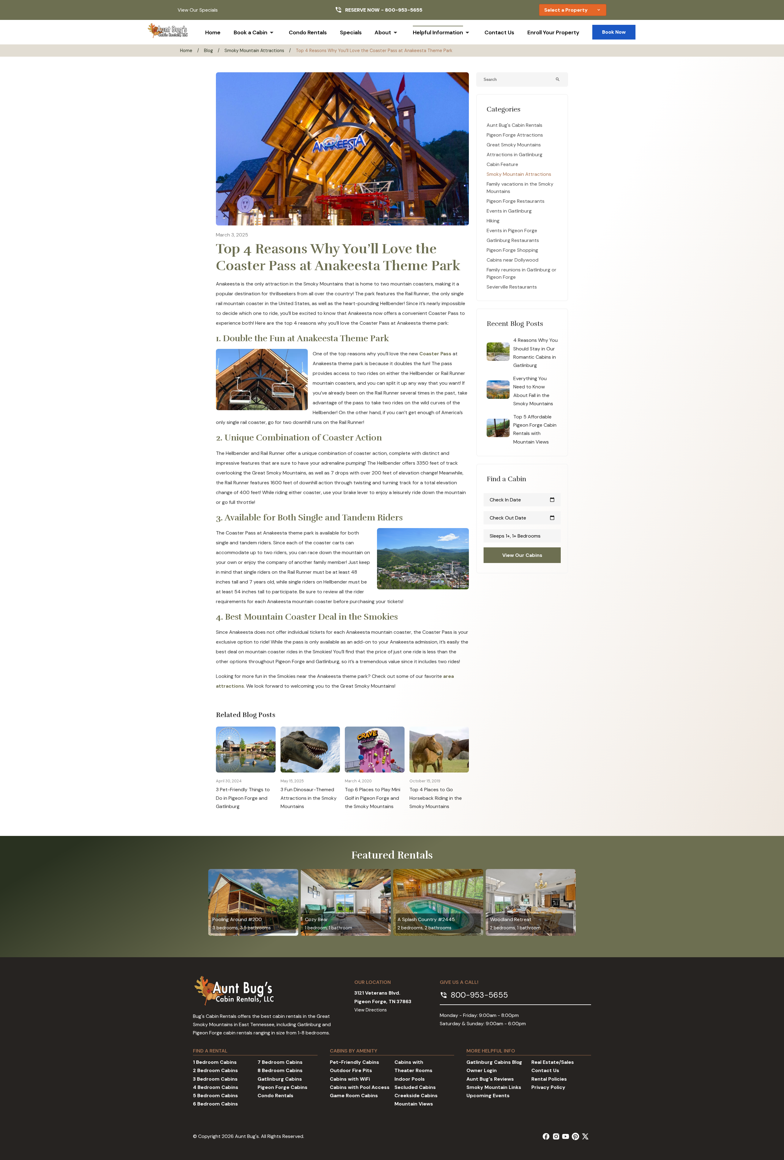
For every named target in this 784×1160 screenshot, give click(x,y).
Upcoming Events (488, 1095)
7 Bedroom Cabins (280, 1062)
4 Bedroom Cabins (215, 1087)
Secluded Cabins (415, 1087)
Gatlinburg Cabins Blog (494, 1062)
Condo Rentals (308, 32)
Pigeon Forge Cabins (282, 1087)
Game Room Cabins (354, 1095)
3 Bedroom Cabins (215, 1079)
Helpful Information (438, 32)
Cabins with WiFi (350, 1079)
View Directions (370, 1010)
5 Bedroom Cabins (215, 1095)
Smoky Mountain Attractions (254, 50)
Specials (351, 32)
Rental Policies (549, 1079)
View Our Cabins (522, 555)
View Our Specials (198, 10)
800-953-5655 (403, 10)
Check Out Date (522, 518)
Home (213, 32)
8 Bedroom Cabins (280, 1070)
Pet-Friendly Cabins (354, 1062)
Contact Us (499, 32)
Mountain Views (413, 1104)
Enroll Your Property (553, 32)
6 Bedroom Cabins (215, 1104)
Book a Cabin (250, 32)
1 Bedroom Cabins (215, 1062)
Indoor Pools (409, 1079)
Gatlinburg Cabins (280, 1079)
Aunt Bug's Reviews (490, 1079)
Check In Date (522, 500)
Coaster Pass (435, 353)
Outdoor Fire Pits (351, 1070)
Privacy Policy (548, 1087)
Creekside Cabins (416, 1095)
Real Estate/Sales (552, 1062)
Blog (208, 50)
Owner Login (481, 1070)
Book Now (614, 32)
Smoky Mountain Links (493, 1087)
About (383, 32)
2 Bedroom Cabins (215, 1070)
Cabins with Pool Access (360, 1087)
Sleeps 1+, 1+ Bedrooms (515, 536)
